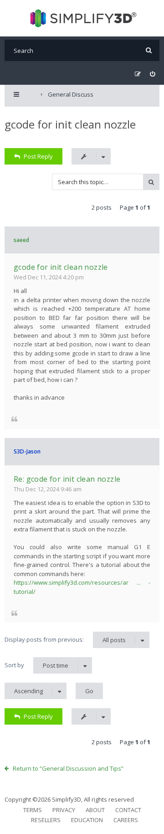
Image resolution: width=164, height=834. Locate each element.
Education (87, 820)
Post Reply (38, 156)
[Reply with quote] (14, 419)
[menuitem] (152, 74)
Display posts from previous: (65, 639)
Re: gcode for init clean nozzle (67, 479)
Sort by (36, 665)
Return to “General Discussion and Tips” (68, 768)
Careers (125, 820)
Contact (128, 810)
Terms (32, 810)
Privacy (63, 810)
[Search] (148, 50)
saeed (21, 240)
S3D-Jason (27, 451)
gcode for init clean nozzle (70, 124)
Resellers (46, 820)
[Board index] (82, 18)
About (95, 810)
